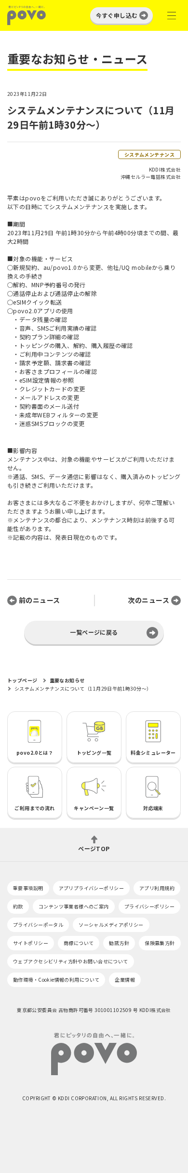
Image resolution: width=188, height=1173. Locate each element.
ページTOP (94, 848)
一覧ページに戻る (94, 632)
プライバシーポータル (38, 924)
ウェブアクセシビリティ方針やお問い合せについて (70, 961)
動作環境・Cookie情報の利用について (56, 979)
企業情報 (125, 979)
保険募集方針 (160, 942)
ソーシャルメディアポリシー (111, 924)
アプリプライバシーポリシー (91, 888)
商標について (79, 942)
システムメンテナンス (149, 154)
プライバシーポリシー (149, 906)
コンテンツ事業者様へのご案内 (74, 906)
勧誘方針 (119, 942)
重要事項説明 (28, 888)
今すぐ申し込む (117, 15)
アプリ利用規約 (157, 888)
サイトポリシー (30, 942)
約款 (18, 906)
